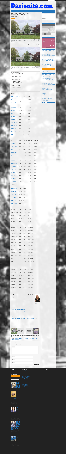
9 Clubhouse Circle (13, 154)
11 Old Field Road (13, 200)
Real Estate (19, 10)
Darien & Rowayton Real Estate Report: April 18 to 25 (20, 309)
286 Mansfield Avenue (14, 146)
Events (43, 10)
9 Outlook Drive (13, 133)
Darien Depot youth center (25, 385)
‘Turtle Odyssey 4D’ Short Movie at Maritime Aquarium (18, 439)
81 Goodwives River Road (14, 108)
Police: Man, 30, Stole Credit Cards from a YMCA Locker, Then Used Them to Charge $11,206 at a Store (48, 52)
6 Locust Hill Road (13, 169)
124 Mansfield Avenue (14, 163)
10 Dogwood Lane (13, 149)
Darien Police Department (25, 375)
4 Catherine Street (13, 178)
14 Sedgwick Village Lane (14, 136)
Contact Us (14, 0)
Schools (23, 10)
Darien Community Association (26, 380)
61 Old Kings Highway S (14, 203)
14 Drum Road (13, 110)
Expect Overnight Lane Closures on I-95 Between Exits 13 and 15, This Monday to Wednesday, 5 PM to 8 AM (48, 83)
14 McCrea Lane (13, 113)
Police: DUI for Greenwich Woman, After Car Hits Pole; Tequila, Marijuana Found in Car (48, 86)
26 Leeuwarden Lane (13, 122)
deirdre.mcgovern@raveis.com (28, 297)
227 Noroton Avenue (13, 134)
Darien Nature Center (24, 383)
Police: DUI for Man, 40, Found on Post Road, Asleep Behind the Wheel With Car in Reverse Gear (48, 88)
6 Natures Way (13, 160)
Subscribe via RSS (16, 376)
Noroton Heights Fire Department (26, 378)
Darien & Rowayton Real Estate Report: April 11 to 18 (20, 311)
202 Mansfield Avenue (14, 188)
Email (13, 359)
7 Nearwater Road (13, 191)
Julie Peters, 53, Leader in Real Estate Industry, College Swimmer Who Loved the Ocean (47, 89)
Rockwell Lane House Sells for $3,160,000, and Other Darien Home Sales (23, 318)
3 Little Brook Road (13, 166)
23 (48, 32)
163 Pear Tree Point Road (14, 96)
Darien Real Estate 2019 (30, 325)
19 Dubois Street (13, 161)
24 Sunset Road (13, 189)
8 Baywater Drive (13, 98)
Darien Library (24, 372)
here (25, 90)
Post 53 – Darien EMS (25, 384)
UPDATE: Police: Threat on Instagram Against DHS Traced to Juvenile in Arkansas (48, 55)
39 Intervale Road (13, 167)
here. (21, 299)
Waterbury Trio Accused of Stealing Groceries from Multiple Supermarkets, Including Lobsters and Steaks (48, 50)
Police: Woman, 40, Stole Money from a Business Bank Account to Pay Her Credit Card (48, 57)
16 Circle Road (13, 151)
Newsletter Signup (17, 0)
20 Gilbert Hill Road (13, 181)
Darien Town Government (25, 370)
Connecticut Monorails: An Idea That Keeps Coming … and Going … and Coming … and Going (48, 95)
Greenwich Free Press (48, 370)
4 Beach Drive (13, 157)
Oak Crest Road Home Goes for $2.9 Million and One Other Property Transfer (23, 316)
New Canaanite (48, 371)
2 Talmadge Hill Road (14, 152)
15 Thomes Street (13, 164)
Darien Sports (45, 102)
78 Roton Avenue (13, 155)
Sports (37, 10)
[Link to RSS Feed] (11, 450)
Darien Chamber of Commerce (26, 379)
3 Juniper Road (13, 99)
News (12, 10)
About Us (11, 0)
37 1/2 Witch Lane (13, 194)
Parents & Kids (27, 10)
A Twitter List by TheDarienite (45, 100)
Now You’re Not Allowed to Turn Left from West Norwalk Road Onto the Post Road (48, 62)
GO (54, 0)
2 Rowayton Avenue (13, 101)
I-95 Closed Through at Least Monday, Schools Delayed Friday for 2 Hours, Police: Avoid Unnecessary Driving (48, 64)
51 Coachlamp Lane (13, 197)
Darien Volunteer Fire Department (26, 376)
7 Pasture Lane (13, 143)
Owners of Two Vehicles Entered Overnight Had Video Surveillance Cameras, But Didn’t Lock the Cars (47, 66)
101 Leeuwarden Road (14, 125)
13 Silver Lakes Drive (14, 131)
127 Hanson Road (13, 158)
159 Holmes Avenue (13, 128)
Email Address (44, 14)
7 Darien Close (13, 175)
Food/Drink (40, 10)
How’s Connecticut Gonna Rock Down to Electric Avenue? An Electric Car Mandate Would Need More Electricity (48, 59)
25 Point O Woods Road (14, 102)
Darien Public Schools (24, 371)
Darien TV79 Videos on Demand (26, 386)
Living (31, 10)
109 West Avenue (13, 116)
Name (13, 356)
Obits (34, 10)
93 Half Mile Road (13, 111)
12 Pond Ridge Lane (13, 195)
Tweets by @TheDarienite (45, 71)
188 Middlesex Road (13, 192)
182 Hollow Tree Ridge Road (14, 170)
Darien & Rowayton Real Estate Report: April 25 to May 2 (20, 307)
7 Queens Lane (13, 119)
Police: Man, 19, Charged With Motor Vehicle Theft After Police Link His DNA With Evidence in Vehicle (48, 60)
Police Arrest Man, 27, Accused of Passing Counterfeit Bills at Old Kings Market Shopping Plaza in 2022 (48, 54)
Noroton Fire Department (25, 377)
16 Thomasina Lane (13, 114)
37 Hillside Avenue (13, 107)
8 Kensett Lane (13, 104)
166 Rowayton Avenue (14, 105)
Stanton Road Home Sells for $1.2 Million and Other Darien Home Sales (23, 315)
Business (15, 10)
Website (13, 362)
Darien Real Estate (23, 325)
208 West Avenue (13, 172)
